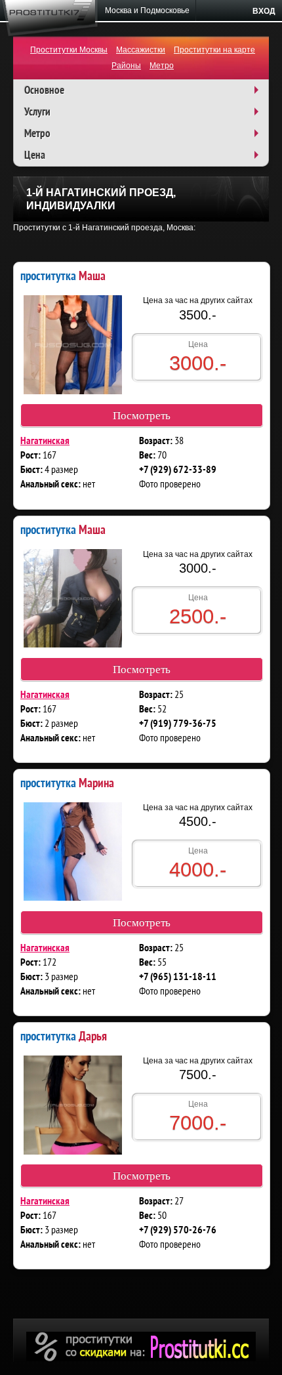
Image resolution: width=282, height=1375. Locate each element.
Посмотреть (142, 415)
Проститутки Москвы (69, 49)
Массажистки (140, 49)
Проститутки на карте (214, 49)
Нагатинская (45, 441)
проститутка (63, 275)
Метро (162, 65)
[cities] (147, 10)
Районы (126, 65)
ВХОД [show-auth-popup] (263, 11)
